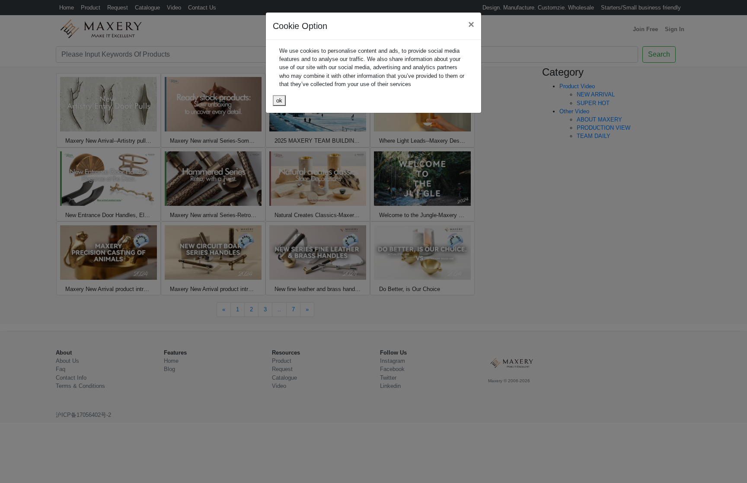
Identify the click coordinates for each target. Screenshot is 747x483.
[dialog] (373, 241)
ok (279, 100)
